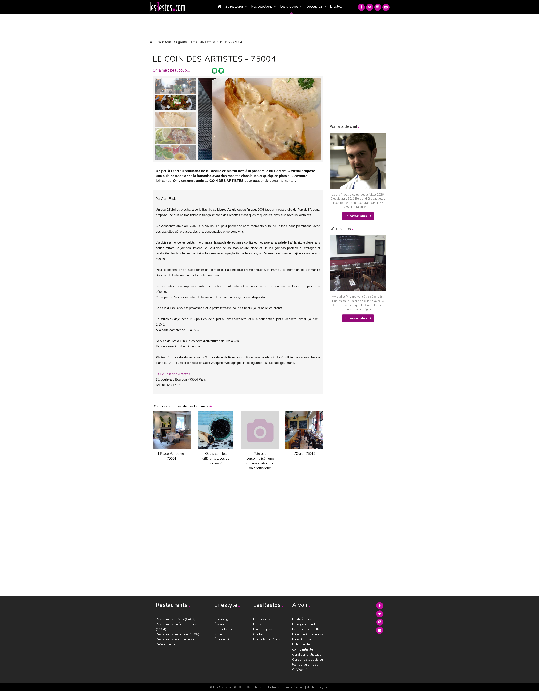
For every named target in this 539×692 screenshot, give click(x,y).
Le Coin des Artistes (175, 374)
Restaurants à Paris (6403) (175, 619)
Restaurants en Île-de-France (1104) (177, 627)
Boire (218, 634)
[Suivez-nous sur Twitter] (369, 7)
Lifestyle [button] (336, 6)
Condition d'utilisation (307, 654)
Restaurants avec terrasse (175, 639)
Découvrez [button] (314, 6)
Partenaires (261, 619)
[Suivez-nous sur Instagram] (377, 7)
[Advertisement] (361, 394)
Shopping (221, 619)
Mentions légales (318, 687)
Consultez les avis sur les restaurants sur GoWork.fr (308, 664)
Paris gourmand (303, 624)
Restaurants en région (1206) (177, 634)
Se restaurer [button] (234, 6)
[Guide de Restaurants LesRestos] (167, 6)
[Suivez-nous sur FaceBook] (361, 7)
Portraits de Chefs (266, 639)
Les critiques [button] (289, 6)
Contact (259, 634)
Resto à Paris (302, 619)
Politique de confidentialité (302, 647)
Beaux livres (223, 629)
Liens (257, 624)
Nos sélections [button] (261, 6)
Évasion (219, 624)
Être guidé (221, 639)
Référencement (167, 644)
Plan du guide (263, 629)
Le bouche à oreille (306, 629)
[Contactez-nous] (386, 7)
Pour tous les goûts (172, 42)
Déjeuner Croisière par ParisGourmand (308, 637)
